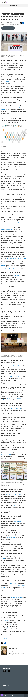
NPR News (5, 638)
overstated (4, 198)
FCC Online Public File (7, 677)
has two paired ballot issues (13, 494)
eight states (8, 628)
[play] (2, 695)
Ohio (11, 624)
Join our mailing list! (7, 682)
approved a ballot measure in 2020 (10, 223)
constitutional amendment (9, 269)
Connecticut (6, 620)
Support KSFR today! (14, 5)
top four (8, 81)
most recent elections (17, 597)
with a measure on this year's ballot (16, 258)
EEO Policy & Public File (7, 680)
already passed (10, 537)
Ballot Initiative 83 (16, 409)
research (15, 198)
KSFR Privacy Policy (7, 685)
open (15, 505)
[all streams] (26, 695)
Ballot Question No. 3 (18, 521)
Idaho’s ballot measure (13, 439)
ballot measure (14, 583)
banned (3, 265)
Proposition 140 (17, 275)
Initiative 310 (16, 366)
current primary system (15, 376)
